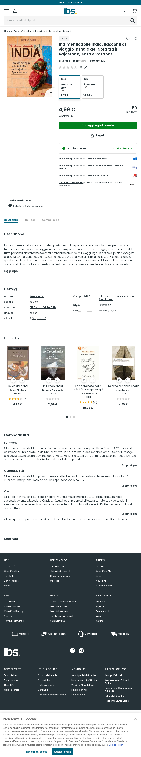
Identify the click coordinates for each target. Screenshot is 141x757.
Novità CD (101, 566)
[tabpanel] (29, 66)
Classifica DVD (12, 606)
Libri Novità (9, 566)
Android (80, 480)
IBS (71, 115)
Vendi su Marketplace (82, 684)
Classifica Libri (11, 571)
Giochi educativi (58, 606)
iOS (70, 480)
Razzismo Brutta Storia (117, 700)
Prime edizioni (57, 566)
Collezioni (55, 580)
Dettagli (30, 220)
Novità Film (10, 601)
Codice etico (78, 694)
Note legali (11, 539)
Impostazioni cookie (36, 751)
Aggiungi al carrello (100, 125)
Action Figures (57, 620)
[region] (70, 735)
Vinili (98, 576)
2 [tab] (70, 417)
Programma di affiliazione (85, 680)
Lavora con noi (79, 689)
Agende (100, 606)
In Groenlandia (53, 386)
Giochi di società (59, 611)
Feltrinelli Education (115, 696)
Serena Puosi (69, 60)
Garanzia (43, 689)
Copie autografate (60, 576)
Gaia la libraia (11, 689)
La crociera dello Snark (123, 386)
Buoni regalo (11, 680)
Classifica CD (103, 571)
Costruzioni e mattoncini (63, 601)
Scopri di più (39, 318)
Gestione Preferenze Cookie (52, 694)
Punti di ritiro (10, 675)
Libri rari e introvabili (60, 571)
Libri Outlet (9, 576)
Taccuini (100, 601)
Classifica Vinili (104, 585)
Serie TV (8, 616)
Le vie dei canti (18, 386)
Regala (100, 135)
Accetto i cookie (62, 751)
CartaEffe (9, 684)
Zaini (98, 616)
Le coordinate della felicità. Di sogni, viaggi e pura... (88, 387)
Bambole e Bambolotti (62, 616)
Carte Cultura (45, 680)
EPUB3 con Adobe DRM (43, 307)
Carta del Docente (96, 158)
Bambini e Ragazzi (14, 620)
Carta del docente (47, 675)
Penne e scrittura (104, 611)
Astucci (100, 620)
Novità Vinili (102, 580)
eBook (7, 585)
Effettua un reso (46, 684)
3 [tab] (74, 417)
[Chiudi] (135, 719)
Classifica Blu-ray (13, 611)
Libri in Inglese (11, 580)
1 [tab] (29, 94)
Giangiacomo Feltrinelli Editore (117, 682)
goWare (95, 60)
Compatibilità (50, 220)
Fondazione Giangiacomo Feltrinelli (119, 690)
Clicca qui (10, 519)
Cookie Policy (116, 744)
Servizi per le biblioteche (83, 675)
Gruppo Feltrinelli (113, 675)
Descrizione (11, 220)
